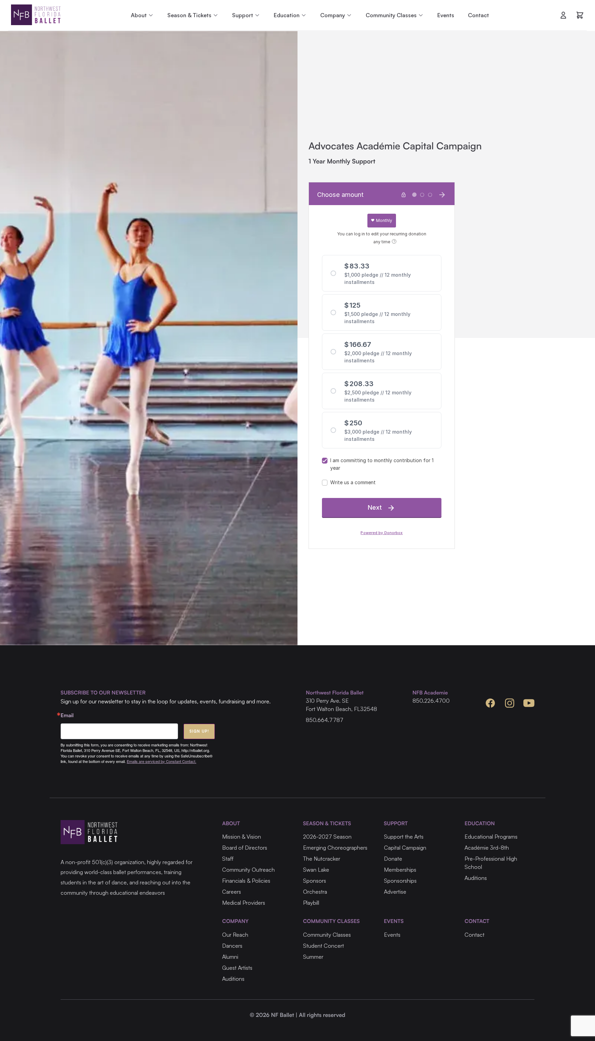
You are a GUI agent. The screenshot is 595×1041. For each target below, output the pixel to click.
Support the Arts (404, 836)
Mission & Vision (241, 836)
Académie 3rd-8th (486, 847)
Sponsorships (400, 880)
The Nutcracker (321, 858)
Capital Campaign (405, 847)
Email (67, 715)
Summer (313, 956)
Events (445, 15)
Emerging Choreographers (335, 847)
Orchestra (315, 891)
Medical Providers (243, 902)
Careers (231, 891)
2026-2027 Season (327, 836)
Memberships (400, 869)
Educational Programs (491, 836)
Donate (393, 858)
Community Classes (327, 934)
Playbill (311, 902)
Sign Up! (199, 731)
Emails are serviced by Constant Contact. (161, 761)
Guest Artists (237, 967)
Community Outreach (248, 869)
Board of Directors (244, 847)
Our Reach (235, 934)
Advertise (395, 891)
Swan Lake (316, 869)
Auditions (475, 877)
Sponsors (314, 880)
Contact (478, 15)
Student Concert (323, 945)
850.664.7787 (324, 719)
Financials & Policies (246, 880)
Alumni (230, 956)
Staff (227, 858)
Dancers (232, 945)
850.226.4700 (431, 700)
